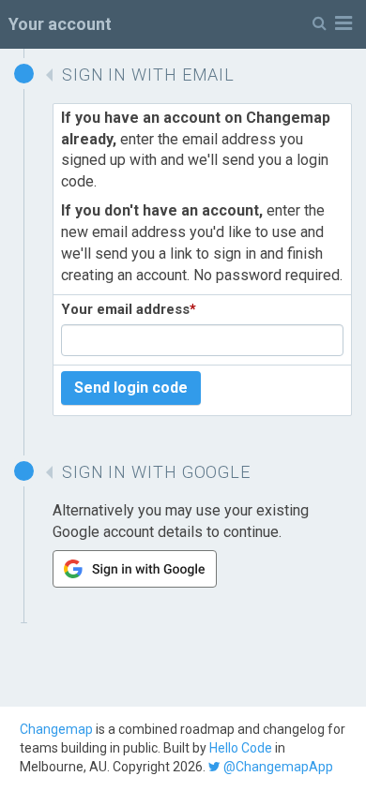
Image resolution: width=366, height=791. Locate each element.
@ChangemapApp (277, 766)
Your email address (128, 309)
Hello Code (240, 747)
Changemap (56, 729)
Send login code (131, 387)
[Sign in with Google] (135, 582)
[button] (332, 24)
